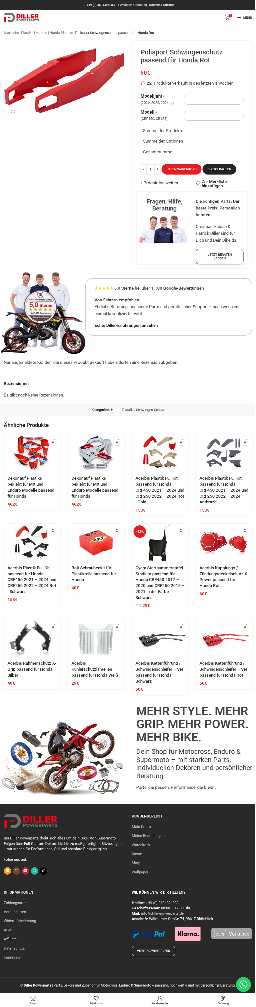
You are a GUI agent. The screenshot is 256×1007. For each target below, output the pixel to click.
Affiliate (10, 939)
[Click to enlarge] (13, 111)
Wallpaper (140, 872)
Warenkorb (141, 845)
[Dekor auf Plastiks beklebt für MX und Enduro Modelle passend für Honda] (32, 453)
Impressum (13, 957)
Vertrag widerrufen (153, 951)
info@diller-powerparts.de (162, 913)
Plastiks (27, 33)
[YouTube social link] (25, 871)
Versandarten (15, 912)
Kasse (137, 854)
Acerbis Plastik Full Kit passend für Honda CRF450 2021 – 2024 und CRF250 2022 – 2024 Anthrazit (224, 490)
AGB (7, 930)
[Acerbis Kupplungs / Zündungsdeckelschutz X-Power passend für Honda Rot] (224, 542)
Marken (41, 33)
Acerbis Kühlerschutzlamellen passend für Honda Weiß (95, 669)
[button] (53, 441)
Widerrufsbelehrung (20, 921)
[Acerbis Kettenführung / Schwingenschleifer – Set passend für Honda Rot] (224, 638)
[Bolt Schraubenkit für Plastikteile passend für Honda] (96, 542)
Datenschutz (14, 948)
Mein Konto (141, 826)
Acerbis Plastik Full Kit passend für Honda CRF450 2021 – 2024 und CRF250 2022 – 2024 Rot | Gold (160, 490)
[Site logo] (21, 16)
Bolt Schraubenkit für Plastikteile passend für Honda (94, 573)
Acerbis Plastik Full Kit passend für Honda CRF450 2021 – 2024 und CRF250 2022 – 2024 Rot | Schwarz (32, 579)
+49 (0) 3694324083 (101, 5)
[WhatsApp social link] (34, 871)
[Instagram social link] (16, 871)
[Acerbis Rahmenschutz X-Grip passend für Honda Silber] (32, 638)
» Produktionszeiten (159, 182)
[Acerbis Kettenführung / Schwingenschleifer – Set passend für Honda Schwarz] (160, 638)
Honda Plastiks (61, 33)
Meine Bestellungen (148, 835)
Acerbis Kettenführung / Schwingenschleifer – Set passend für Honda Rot (223, 669)
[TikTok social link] (43, 871)
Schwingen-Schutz (150, 410)
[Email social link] (7, 871)
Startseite (11, 33)
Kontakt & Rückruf (161, 5)
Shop (136, 863)
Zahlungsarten (16, 903)
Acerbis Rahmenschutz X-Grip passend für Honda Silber (32, 669)
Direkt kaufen (219, 169)
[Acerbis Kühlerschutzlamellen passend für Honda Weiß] (96, 638)
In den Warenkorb (181, 169)
